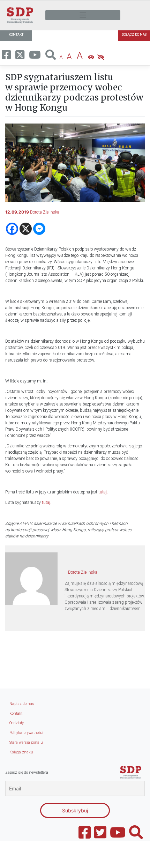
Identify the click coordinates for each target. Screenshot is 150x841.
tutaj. (103, 492)
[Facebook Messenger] (39, 229)
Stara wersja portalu (26, 742)
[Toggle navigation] (82, 15)
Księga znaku (21, 752)
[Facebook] (12, 229)
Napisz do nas (21, 703)
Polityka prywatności (26, 732)
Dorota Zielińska (44, 212)
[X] (26, 229)
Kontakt (15, 713)
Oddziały (16, 723)
